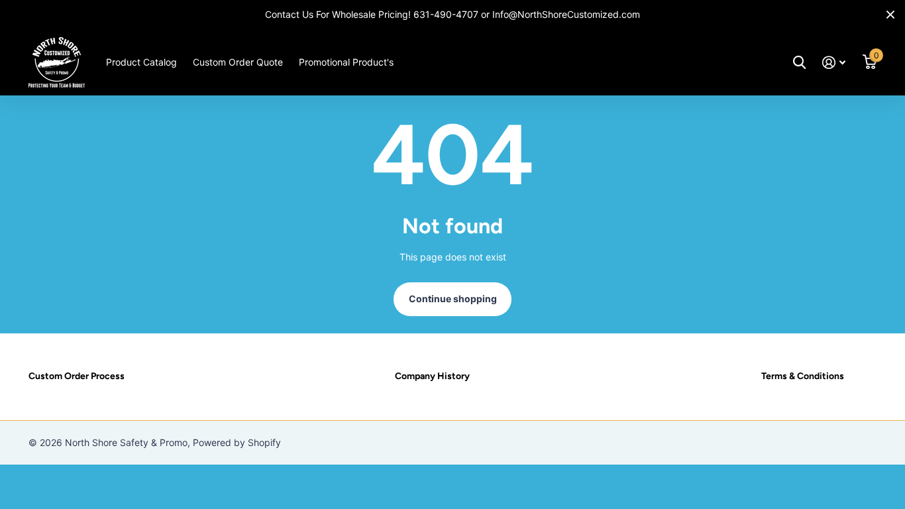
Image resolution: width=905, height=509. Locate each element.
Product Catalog (141, 62)
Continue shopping (453, 298)
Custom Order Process (76, 376)
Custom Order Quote (238, 62)
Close (890, 14)
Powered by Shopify (237, 442)
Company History (432, 376)
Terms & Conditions (802, 376)
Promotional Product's (346, 62)
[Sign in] (834, 63)
